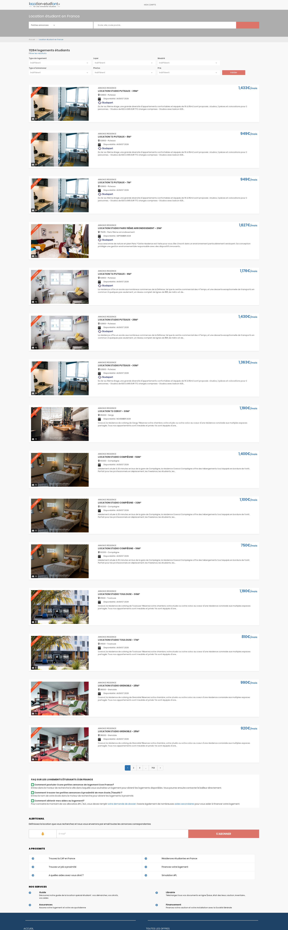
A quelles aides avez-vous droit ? (66, 875)
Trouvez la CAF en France (62, 858)
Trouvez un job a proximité (62, 866)
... (145, 768)
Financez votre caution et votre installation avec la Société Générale (199, 907)
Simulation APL (169, 875)
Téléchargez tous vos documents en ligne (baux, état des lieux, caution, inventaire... (206, 895)
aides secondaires (184, 803)
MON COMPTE (150, 5)
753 (153, 768)
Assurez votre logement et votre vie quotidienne (62, 907)
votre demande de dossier (122, 803)
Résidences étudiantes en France (179, 858)
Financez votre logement (175, 866)
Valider (233, 72)
